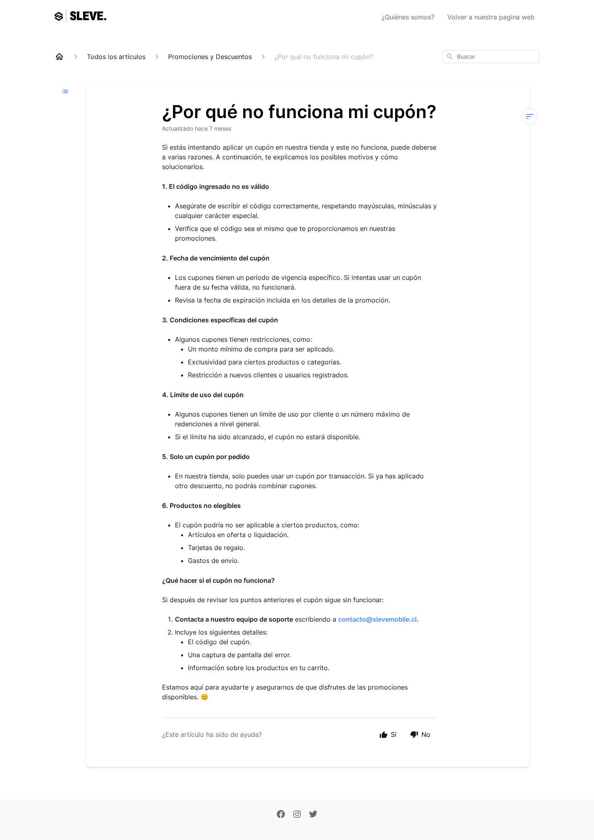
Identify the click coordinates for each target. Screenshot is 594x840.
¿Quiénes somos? (407, 17)
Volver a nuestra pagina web (491, 17)
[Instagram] (297, 815)
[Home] (59, 56)
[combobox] (490, 56)
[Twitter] (313, 815)
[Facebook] (281, 815)
